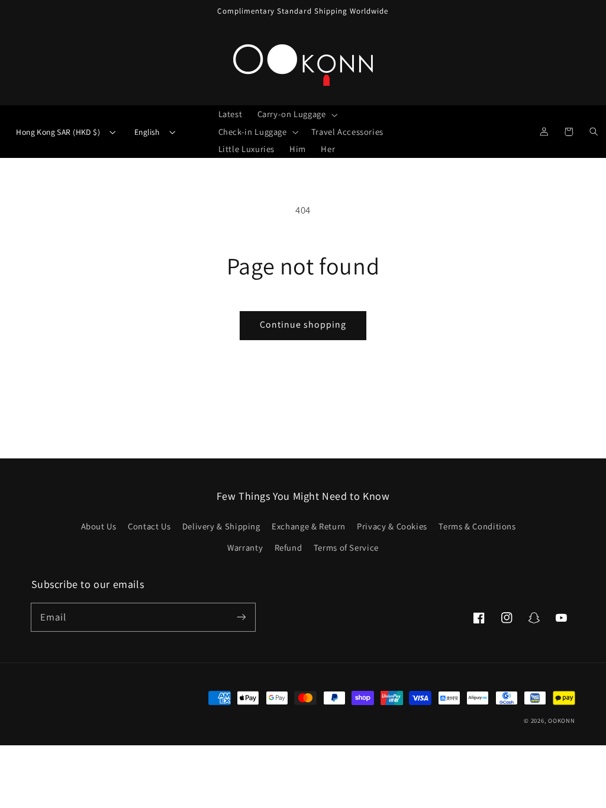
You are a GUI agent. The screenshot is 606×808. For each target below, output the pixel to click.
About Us (99, 526)
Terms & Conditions (477, 526)
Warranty (245, 547)
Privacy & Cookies (392, 526)
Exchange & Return (309, 526)
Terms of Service (346, 547)
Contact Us (149, 526)
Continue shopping (303, 324)
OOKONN (561, 720)
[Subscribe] (240, 617)
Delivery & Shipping (221, 526)
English (147, 132)
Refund (288, 547)
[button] (296, 114)
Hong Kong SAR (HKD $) (58, 132)
